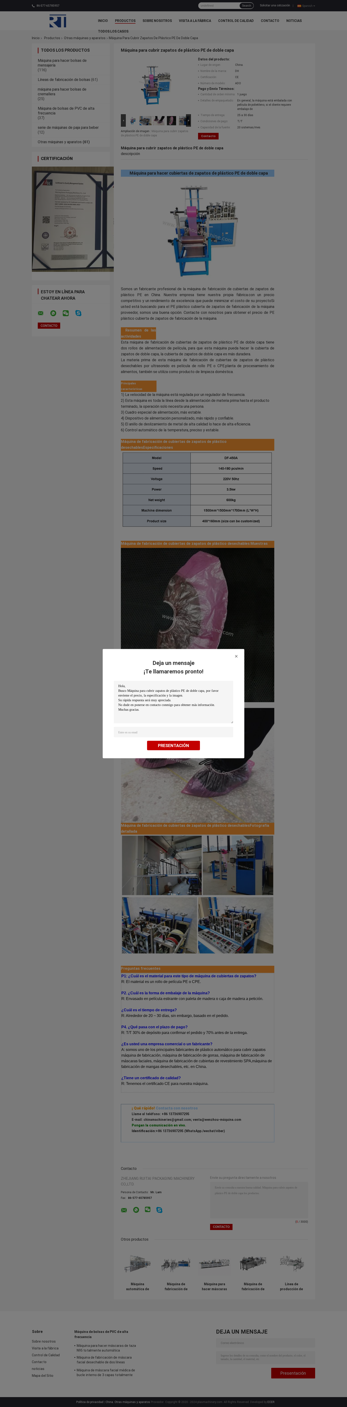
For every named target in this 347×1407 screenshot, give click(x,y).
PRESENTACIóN (173, 745)
